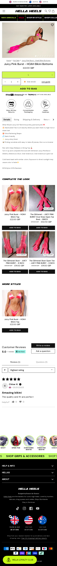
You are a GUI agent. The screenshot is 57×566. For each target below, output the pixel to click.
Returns (47, 119)
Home (8, 60)
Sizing (16, 119)
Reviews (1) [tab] (15, 362)
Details (7, 119)
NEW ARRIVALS (8, 18)
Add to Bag (15, 228)
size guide (46, 82)
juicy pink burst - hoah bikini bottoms (36, 60)
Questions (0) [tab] (41, 362)
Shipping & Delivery (31, 119)
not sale (16, 60)
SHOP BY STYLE (34, 18)
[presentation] (28, 40)
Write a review (43, 345)
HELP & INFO (8, 465)
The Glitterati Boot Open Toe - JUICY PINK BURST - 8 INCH (42, 261)
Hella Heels (8, 496)
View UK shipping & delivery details (34, 538)
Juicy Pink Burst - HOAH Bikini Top (15, 215)
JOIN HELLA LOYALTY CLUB (28, 6)
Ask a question (43, 351)
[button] (4, 11)
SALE (21, 18)
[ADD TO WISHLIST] (52, 24)
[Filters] (5, 370)
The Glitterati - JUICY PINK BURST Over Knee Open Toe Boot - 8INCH (42, 216)
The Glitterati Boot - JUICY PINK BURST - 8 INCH (15, 261)
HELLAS (6, 472)
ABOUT (5, 479)
